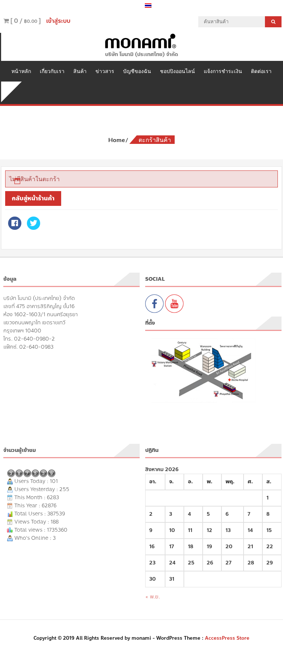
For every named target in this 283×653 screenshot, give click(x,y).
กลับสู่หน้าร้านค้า (33, 198)
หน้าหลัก (21, 71)
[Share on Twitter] (33, 228)
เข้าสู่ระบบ (58, 20)
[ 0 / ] (25, 20)
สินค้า (80, 71)
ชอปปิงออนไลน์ (177, 71)
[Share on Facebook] (14, 228)
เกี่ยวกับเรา (52, 71)
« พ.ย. (152, 597)
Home (116, 139)
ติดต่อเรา (261, 71)
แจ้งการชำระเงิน (223, 71)
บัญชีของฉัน (137, 71)
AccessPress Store (227, 638)
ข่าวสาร (104, 71)
